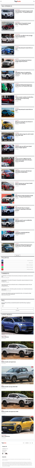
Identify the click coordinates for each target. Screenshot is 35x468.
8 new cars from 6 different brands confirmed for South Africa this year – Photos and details (24, 160)
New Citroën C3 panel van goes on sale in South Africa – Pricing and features (24, 11)
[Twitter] (25, 443)
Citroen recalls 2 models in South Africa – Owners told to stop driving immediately (24, 98)
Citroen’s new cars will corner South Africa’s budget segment (23, 146)
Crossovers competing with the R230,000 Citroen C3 (22, 233)
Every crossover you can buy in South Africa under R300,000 (23, 183)
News (16, 71)
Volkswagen (3, 335)
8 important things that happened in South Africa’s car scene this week (23, 245)
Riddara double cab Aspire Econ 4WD (9, 411)
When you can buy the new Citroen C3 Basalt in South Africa (24, 122)
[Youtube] (27, 443)
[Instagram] (29, 443)
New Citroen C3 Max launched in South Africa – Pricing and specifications (24, 196)
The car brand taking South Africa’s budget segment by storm (23, 60)
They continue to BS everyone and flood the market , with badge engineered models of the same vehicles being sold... (16, 285)
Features (17, 46)
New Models (17, 9)
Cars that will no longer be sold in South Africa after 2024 (24, 134)
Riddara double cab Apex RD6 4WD (9, 387)
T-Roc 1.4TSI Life (5, 337)
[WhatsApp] (31, 443)
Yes (2, 305)
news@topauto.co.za (5, 448)
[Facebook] (23, 443)
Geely (2, 360)
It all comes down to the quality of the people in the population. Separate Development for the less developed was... (17, 281)
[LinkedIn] (32, 443)
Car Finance (17, 34)
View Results (17, 310)
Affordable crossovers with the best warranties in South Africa (23, 171)
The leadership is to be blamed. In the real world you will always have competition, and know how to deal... (17, 276)
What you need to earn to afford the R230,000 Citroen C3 (23, 220)
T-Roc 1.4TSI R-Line (5, 436)
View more (17, 255)
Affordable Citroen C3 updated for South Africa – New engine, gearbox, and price (23, 74)
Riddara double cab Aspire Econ (8, 362)
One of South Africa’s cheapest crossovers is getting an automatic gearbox (23, 209)
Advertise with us (4, 450)
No (2, 306)
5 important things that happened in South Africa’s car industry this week (23, 85)
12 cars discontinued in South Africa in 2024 (24, 48)
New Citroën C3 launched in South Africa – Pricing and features (23, 23)
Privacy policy (4, 451)
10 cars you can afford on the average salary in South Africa (23, 36)
